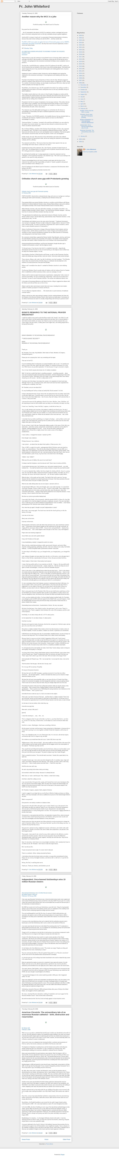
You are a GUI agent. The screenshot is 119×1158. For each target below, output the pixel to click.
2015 (80, 61)
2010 (80, 73)
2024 (80, 40)
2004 (80, 141)
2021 (80, 47)
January (82, 136)
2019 (80, 52)
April (81, 103)
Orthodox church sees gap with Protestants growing (45, 179)
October (82, 89)
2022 (80, 45)
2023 (80, 42)
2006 (80, 82)
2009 (80, 75)
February (83, 108)
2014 (80, 63)
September (83, 92)
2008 (80, 78)
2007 (80, 80)
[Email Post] (46, 173)
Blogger (62, 1154)
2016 (80, 59)
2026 (80, 35)
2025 (80, 37)
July (81, 96)
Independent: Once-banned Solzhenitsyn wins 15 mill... (86, 126)
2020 (80, 49)
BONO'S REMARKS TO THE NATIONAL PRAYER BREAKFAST (87, 121)
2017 (80, 56)
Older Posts (66, 1139)
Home (46, 1139)
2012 (80, 68)
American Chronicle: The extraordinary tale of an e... (87, 132)
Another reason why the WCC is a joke (39, 17)
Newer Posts (26, 1139)
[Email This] (49, 174)
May (81, 101)
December (83, 85)
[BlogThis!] (51, 174)
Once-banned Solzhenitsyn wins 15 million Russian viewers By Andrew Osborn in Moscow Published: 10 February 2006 (37, 894)
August (82, 94)
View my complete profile (90, 151)
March (82, 106)
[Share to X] (53, 174)
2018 (80, 54)
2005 (80, 139)
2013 (80, 66)
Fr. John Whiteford (34, 6)
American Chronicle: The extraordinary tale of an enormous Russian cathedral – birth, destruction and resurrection (45, 1014)
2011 (80, 71)
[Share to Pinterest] (56, 174)
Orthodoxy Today (28, 48)
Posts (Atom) (49, 1144)
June (82, 99)
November (83, 87)
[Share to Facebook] (54, 174)
